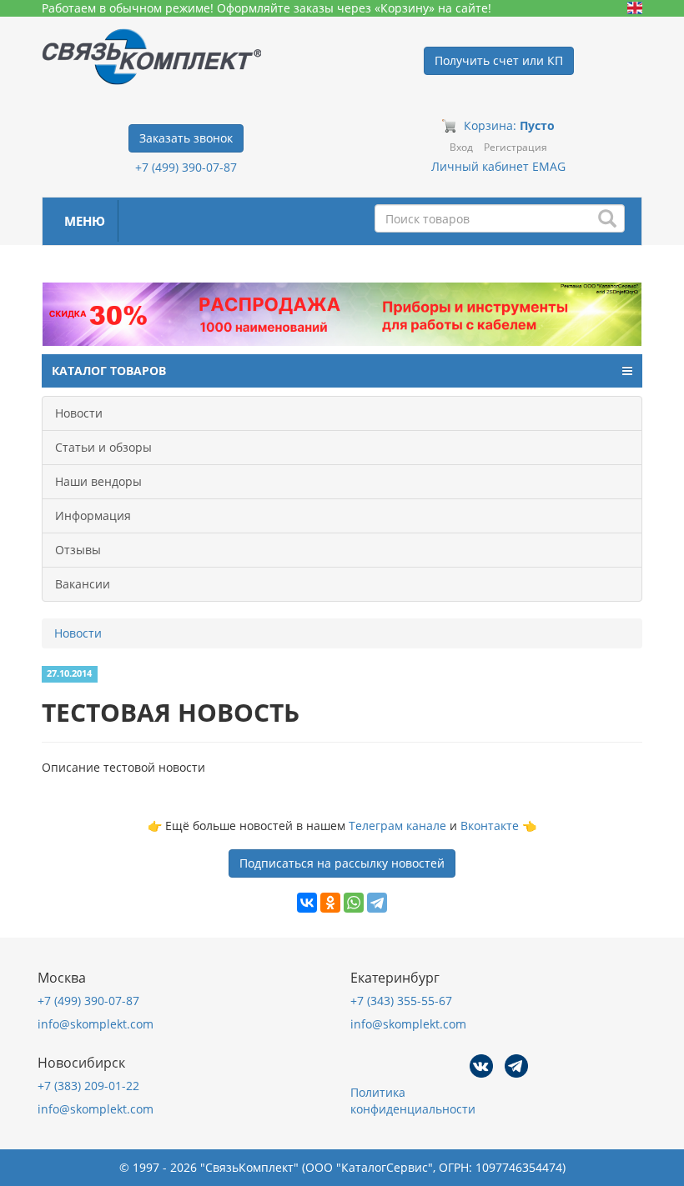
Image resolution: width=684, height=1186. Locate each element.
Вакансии (82, 584)
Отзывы (78, 550)
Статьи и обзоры (103, 447)
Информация (93, 515)
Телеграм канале (397, 825)
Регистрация (515, 147)
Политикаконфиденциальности (412, 1100)
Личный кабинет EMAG (498, 166)
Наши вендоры (98, 481)
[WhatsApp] (354, 903)
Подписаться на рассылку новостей (342, 863)
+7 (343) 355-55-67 (401, 1000)
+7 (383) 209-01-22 (88, 1085)
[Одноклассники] (330, 903)
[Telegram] (377, 903)
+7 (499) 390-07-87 (186, 167)
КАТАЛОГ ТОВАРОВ (109, 370)
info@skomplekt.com (95, 1024)
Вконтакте (489, 825)
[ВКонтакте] (307, 903)
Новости (79, 413)
